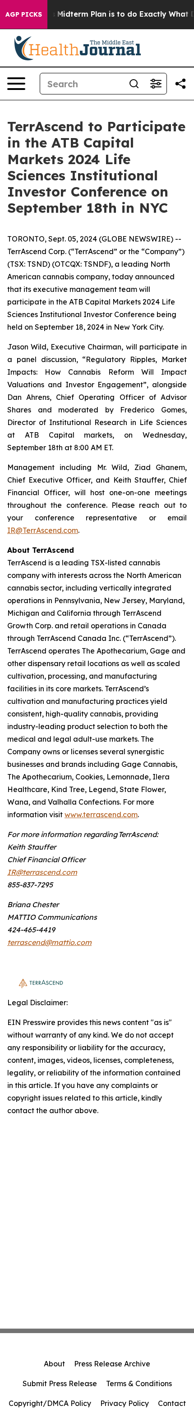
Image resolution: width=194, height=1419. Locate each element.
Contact (172, 1403)
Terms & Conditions (139, 1383)
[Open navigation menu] (16, 84)
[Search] (134, 83)
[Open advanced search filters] (155, 83)
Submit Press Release (60, 1383)
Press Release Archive (112, 1363)
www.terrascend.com (101, 814)
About (54, 1363)
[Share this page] (180, 84)
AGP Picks (23, 14)
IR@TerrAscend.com (42, 530)
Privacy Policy (124, 1403)
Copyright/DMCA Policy (50, 1403)
